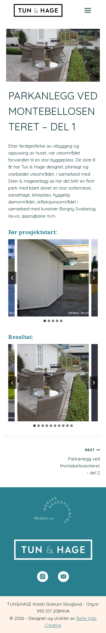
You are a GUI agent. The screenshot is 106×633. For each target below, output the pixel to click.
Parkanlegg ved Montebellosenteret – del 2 (80, 461)
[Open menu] (88, 10)
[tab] (44, 321)
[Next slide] (94, 278)
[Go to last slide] (12, 278)
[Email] (63, 576)
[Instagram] (42, 576)
